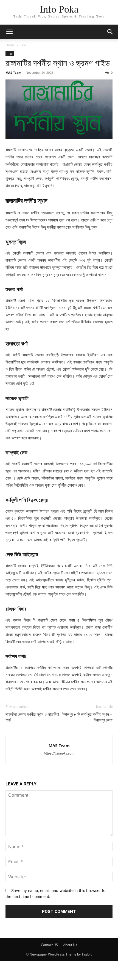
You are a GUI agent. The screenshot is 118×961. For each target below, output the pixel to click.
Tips (23, 45)
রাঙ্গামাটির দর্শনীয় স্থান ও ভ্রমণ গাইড (57, 63)
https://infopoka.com (59, 753)
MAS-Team (13, 72)
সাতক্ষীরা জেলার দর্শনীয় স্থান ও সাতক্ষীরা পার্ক (32, 717)
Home (10, 45)
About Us (70, 944)
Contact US (49, 944)
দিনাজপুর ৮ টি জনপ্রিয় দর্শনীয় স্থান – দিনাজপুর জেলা (87, 717)
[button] (9, 32)
